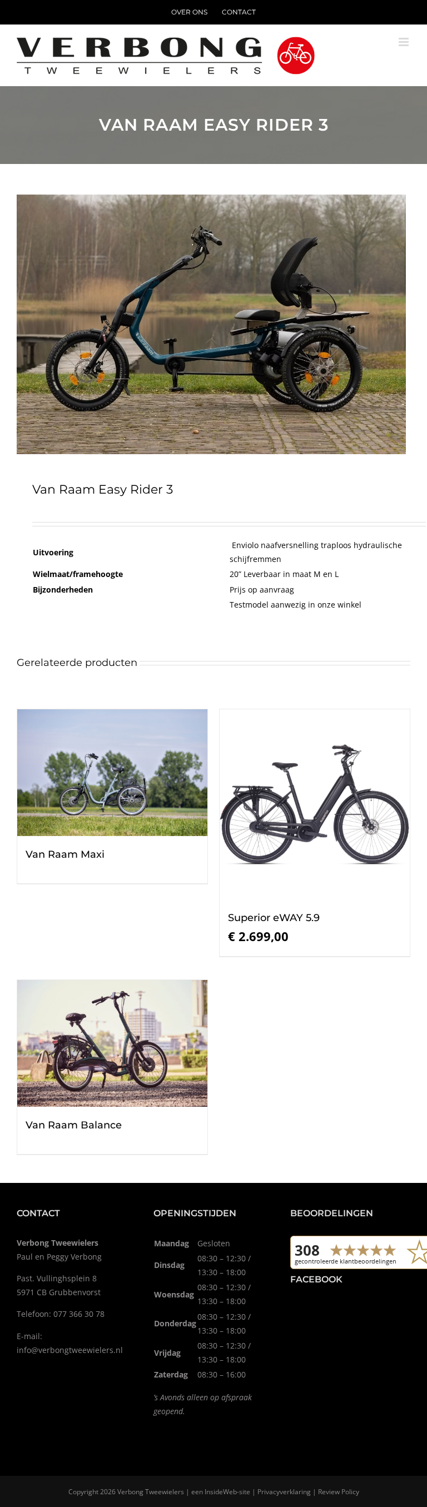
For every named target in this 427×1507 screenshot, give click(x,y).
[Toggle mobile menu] (404, 42)
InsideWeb (221, 1491)
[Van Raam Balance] (112, 1043)
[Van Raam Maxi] (112, 772)
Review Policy (338, 1491)
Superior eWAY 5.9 (274, 918)
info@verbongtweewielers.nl (70, 1350)
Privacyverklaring (284, 1491)
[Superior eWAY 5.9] (315, 804)
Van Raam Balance (74, 1125)
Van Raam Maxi (65, 854)
